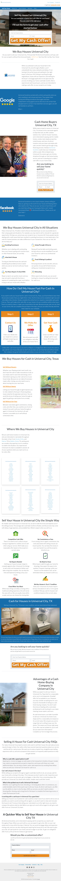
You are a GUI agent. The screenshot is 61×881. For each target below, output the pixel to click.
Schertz (11, 471)
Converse (11, 464)
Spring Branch (31, 505)
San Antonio (50, 497)
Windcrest (11, 474)
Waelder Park (50, 507)
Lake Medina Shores (50, 479)
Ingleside (11, 497)
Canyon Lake (31, 471)
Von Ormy (50, 471)
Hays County (50, 504)
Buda (50, 474)
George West (50, 476)
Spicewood (50, 509)
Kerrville (11, 501)
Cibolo (11, 463)
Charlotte (30, 501)
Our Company (50, 2)
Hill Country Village (50, 499)
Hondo (18, 439)
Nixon (50, 492)
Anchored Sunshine (44, 55)
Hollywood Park (30, 492)
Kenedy (31, 494)
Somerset (50, 469)
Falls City (50, 498)
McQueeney (50, 465)
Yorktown (30, 496)
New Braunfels (11, 469)
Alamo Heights (11, 478)
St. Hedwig (50, 470)
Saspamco (30, 509)
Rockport (11, 503)
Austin (50, 472)
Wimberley (11, 499)
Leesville (50, 493)
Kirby (22, 439)
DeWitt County (50, 506)
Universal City (11, 473)
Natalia (31, 497)
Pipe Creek (50, 495)
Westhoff (50, 494)
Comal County (50, 501)
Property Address (16, 845)
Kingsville (11, 492)
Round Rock (31, 510)
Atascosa (11, 505)
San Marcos (11, 470)
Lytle (50, 463)
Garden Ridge (31, 474)
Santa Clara (50, 496)
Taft (11, 504)
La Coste (30, 498)
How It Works (22, 8)
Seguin (11, 472)
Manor (50, 480)
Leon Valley (11, 465)
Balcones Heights (11, 507)
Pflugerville (11, 480)
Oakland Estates (11, 506)
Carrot (38, 879)
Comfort (11, 500)
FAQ (35, 8)
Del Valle (30, 480)
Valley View (31, 504)
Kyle (30, 464)
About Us (14, 8)
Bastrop (50, 473)
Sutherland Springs (31, 508)
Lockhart (30, 479)
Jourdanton (30, 478)
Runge (31, 495)
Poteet (50, 466)
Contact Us (57, 2)
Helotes (31, 476)
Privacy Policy (28, 864)
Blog (38, 864)
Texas (50, 508)
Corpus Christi (50, 477)
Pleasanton (11, 479)
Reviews (30, 8)
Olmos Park (11, 508)
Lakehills (30, 500)
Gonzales (30, 475)
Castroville (30, 465)
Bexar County (50, 500)
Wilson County (50, 505)
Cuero (31, 472)
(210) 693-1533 (55, 5)
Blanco (11, 498)
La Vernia (11, 475)
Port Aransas (11, 502)
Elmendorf (11, 477)
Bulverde (30, 470)
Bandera (30, 499)
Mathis (12, 441)
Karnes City (31, 493)
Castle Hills (11, 476)
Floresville (30, 466)
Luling (50, 475)
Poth (30, 506)
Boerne (31, 469)
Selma (31, 463)
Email (32, 850)
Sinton (17, 441)
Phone (13, 850)
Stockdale (30, 507)
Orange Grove (11, 494)
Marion (4, 441)
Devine (31, 473)
